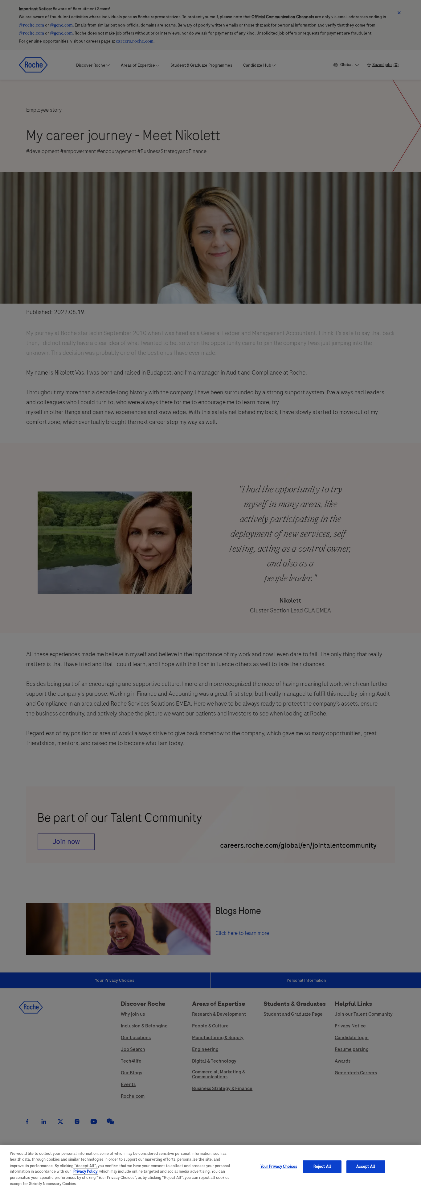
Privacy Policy (85, 1171)
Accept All (365, 1166)
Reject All (322, 1166)
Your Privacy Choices (278, 1166)
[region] (210, 1167)
